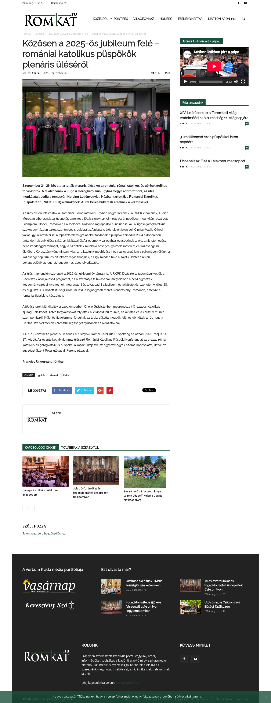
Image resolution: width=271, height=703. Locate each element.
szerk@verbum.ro (128, 683)
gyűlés (41, 375)
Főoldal (26, 34)
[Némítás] (236, 81)
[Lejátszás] (185, 81)
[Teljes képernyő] (243, 81)
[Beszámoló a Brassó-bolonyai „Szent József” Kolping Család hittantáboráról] (147, 472)
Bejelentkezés (59, 2)
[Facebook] (238, 3)
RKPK (66, 375)
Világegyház (143, 19)
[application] (214, 66)
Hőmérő (166, 19)
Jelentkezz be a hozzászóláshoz (44, 533)
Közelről (100, 19)
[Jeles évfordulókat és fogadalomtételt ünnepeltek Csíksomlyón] (96, 470)
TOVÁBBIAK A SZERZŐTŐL (80, 447)
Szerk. (36, 72)
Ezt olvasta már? (116, 569)
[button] (243, 19)
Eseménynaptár (190, 19)
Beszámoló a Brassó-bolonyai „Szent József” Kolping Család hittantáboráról (143, 496)
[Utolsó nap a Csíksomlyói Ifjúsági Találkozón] (190, 607)
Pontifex (121, 19)
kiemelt (54, 375)
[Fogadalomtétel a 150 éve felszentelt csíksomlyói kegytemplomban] (111, 607)
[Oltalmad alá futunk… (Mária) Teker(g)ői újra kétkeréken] (111, 586)
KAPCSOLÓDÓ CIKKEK (40, 447)
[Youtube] (245, 3)
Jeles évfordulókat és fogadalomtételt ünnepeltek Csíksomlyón (90, 493)
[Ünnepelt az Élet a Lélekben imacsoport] (45, 471)
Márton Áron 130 (222, 19)
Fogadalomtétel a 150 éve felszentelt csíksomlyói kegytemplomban (143, 607)
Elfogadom (211, 696)
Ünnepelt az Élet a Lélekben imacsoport (212, 161)
